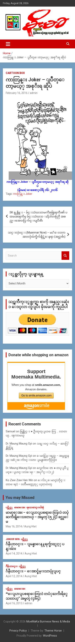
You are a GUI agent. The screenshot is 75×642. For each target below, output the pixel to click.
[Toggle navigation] (8, 43)
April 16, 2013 (14, 603)
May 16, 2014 (14, 526)
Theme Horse (53, 630)
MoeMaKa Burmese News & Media (48, 621)
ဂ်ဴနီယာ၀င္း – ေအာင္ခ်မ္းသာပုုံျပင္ (33, 571)
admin (34, 92)
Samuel (10, 431)
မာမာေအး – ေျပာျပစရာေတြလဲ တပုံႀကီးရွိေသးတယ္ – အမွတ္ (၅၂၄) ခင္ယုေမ (37, 517)
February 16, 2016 (17, 92)
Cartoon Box (15, 73)
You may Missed (20, 497)
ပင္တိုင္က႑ (9, 507)
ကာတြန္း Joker (22, 193)
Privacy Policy (18, 630)
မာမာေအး (19, 507)
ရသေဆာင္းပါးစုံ (35, 507)
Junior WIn (13, 539)
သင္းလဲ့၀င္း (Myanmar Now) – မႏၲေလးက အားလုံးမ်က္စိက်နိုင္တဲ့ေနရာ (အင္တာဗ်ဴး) (36, 234)
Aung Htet (30, 526)
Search (65, 255)
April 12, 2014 (14, 576)
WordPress (50, 635)
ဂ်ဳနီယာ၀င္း (12, 566)
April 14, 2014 (14, 553)
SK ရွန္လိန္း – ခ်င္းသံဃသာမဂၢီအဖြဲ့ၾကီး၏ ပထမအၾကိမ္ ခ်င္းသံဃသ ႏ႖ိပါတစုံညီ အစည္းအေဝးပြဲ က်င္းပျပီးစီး (38, 216)
